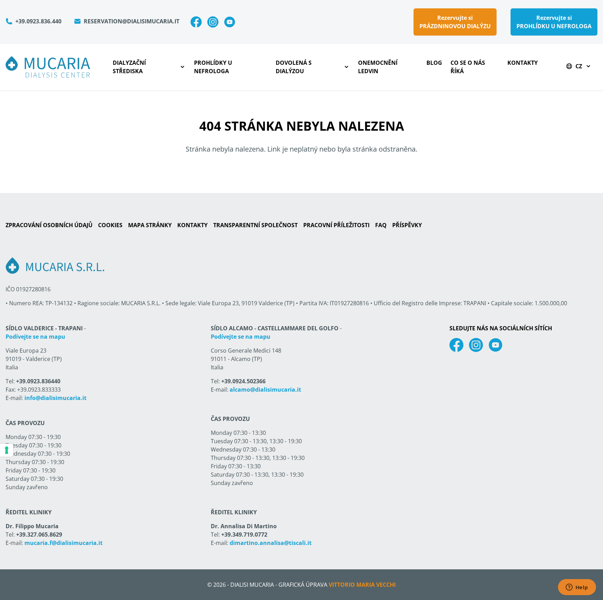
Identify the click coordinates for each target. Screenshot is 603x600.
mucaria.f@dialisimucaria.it (63, 543)
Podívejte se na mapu (35, 336)
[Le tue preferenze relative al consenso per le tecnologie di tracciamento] (6, 450)
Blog (434, 63)
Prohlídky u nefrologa (213, 67)
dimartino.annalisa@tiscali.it (271, 543)
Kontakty (522, 63)
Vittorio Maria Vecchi (362, 585)
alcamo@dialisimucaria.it (265, 389)
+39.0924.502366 (243, 381)
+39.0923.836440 (38, 381)
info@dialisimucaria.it (55, 398)
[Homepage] (48, 67)
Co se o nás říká (468, 67)
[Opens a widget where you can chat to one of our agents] (577, 588)
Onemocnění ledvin (377, 67)
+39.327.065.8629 (39, 534)
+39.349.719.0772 (244, 534)
